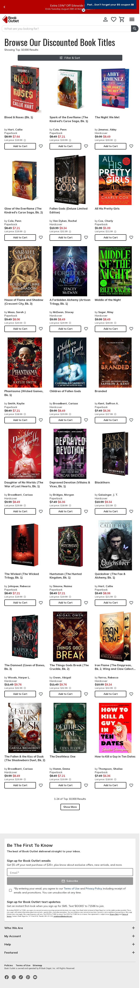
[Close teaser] (83, 10)
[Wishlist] (114, 19)
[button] (110, 4)
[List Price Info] (24, 140)
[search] (135, 28)
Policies (8, 965)
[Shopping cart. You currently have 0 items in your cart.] (122, 19)
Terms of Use (23, 965)
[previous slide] (4, 7)
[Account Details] (105, 19)
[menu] (132, 19)
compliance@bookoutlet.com (63, 916)
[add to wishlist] (40, 146)
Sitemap (37, 965)
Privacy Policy (114, 914)
